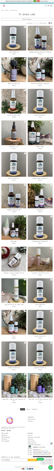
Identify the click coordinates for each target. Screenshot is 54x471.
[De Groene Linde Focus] (13, 322)
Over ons (30, 435)
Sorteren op (36, 23)
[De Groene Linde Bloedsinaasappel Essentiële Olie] (40, 227)
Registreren (4, 435)
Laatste (28, 409)
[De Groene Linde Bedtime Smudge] (40, 132)
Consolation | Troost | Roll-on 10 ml (40, 273)
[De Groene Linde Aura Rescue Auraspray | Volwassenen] (40, 69)
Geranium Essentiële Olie (14, 368)
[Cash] (21, 469)
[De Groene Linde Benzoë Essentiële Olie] (13, 164)
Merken (6, 10)
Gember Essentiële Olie (40, 336)
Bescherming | (40, 210)
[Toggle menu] (51, 5)
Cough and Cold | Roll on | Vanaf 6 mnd (13, 304)
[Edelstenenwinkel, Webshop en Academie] (4, 5)
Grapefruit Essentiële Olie (40, 368)
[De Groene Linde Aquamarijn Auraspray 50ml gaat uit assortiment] (40, 38)
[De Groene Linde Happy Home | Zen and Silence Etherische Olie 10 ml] (40, 385)
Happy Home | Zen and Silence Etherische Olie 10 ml (40, 399)
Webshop (30, 421)
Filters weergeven (27, 19)
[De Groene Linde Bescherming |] (40, 196)
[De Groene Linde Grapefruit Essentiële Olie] (40, 353)
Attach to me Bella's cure (14, 83)
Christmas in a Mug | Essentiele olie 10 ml (14, 273)
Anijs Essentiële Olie (14, 52)
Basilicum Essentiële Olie (40, 115)
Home (2, 10)
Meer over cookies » (44, 1)
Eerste (22, 409)
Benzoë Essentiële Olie (14, 178)
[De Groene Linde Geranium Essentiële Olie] (13, 353)
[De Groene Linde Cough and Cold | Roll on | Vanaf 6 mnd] (13, 290)
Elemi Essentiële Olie (40, 304)
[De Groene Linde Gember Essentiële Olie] (40, 322)
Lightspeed (36, 466)
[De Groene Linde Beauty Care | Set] (13, 132)
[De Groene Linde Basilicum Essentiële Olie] (40, 101)
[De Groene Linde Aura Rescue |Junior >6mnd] (13, 101)
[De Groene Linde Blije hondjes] (13, 227)
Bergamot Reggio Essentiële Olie (40, 178)
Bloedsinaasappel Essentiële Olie (40, 241)
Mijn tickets (4, 439)
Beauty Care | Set (14, 146)
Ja (34, 1)
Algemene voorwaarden (34, 437)
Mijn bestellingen (5, 437)
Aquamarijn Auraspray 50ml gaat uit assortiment (40, 52)
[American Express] (28, 469)
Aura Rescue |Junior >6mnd (14, 115)
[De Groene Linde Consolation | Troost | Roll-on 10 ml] (40, 259)
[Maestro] (30, 469)
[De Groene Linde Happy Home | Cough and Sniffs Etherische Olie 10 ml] (13, 385)
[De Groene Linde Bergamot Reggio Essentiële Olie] (40, 164)
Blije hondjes (14, 241)
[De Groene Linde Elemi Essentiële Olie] (40, 290)
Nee (38, 1)
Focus (14, 336)
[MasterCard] (23, 469)
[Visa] (26, 469)
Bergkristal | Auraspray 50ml (13, 210)
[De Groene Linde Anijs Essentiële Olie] (13, 38)
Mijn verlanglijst (5, 441)
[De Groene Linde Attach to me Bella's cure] (13, 69)
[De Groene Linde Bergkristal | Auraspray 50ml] (13, 196)
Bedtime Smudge (40, 146)
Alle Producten (31, 419)
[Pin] (32, 469)
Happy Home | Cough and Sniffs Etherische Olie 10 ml (14, 399)
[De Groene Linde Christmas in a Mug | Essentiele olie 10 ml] (13, 259)
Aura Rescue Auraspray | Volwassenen (40, 83)
